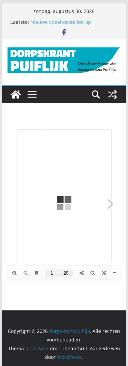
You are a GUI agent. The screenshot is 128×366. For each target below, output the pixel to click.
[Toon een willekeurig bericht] (112, 94)
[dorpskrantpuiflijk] (16, 94)
